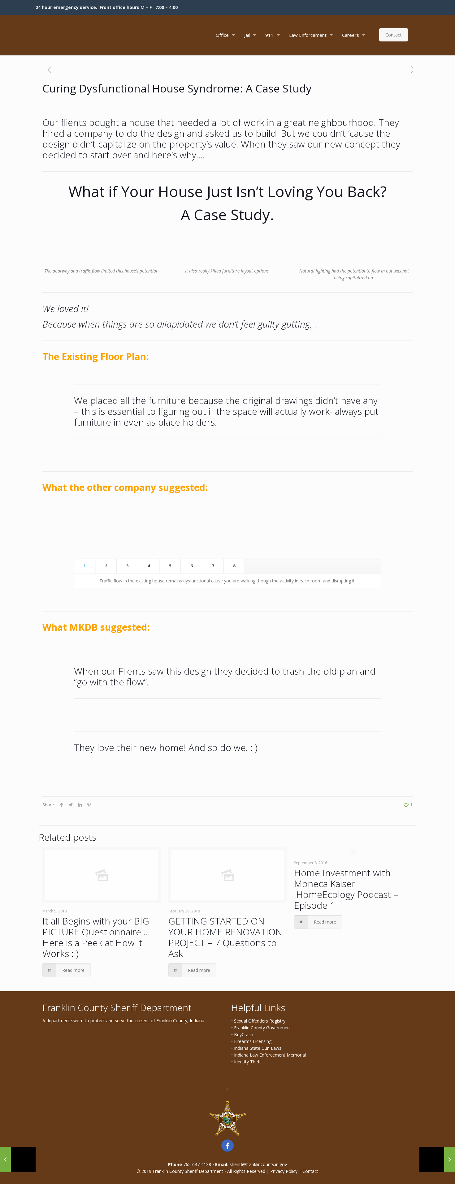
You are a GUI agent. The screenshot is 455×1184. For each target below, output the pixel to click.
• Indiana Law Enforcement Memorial (268, 1055)
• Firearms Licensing (251, 1041)
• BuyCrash (242, 1034)
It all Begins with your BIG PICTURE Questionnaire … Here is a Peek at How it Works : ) (96, 937)
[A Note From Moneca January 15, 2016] (18, 1159)
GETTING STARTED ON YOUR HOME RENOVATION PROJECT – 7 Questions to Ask (225, 937)
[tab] (84, 566)
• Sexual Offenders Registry (258, 1021)
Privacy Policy (283, 1171)
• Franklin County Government (261, 1028)
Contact (393, 35)
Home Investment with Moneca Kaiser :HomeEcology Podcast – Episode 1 (346, 889)
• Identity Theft (246, 1062)
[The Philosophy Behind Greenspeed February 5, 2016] (437, 1159)
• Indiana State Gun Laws (256, 1048)
